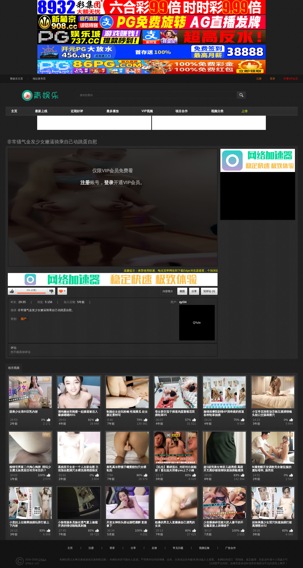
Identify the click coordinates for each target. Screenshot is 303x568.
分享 (194, 291)
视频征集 (204, 547)
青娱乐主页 (16, 78)
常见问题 (178, 547)
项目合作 (181, 111)
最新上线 (41, 111)
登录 (109, 182)
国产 (24, 319)
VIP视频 (147, 111)
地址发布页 (39, 78)
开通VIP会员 (290, 78)
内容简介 (168, 291)
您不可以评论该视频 (12, 291)
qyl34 (183, 302)
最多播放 (113, 111)
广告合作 (230, 547)
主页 (14, 111)
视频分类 (217, 111)
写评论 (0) (209, 291)
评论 (13, 347)
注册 (85, 182)
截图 (182, 291)
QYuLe (42, 559)
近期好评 (77, 111)
